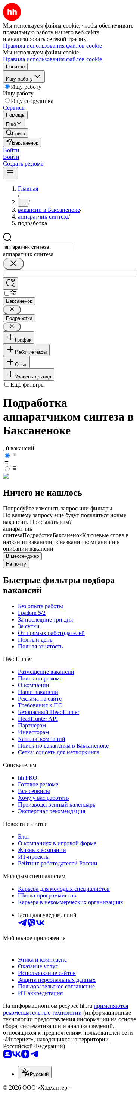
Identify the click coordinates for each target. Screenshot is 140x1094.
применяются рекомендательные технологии (65, 1009)
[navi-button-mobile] (10, 173)
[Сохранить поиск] (10, 283)
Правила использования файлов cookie (52, 59)
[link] (15, 133)
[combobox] (37, 247)
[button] (11, 150)
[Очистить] (13, 264)
